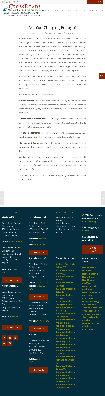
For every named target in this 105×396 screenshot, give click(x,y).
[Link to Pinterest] (18, 2)
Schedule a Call (95, 2)
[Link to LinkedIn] (6, 2)
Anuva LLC (87, 239)
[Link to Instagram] (10, 2)
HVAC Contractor (91, 292)
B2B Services (89, 304)
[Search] (103, 10)
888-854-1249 (42, 320)
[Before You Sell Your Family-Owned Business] (2, 198)
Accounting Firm (91, 323)
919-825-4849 (42, 282)
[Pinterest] (9, 343)
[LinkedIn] (9, 337)
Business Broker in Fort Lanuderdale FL (66, 359)
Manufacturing (90, 301)
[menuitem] (94, 2)
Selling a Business (55, 33)
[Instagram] (15, 337)
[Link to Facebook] (2, 2)
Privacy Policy (89, 221)
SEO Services (88, 236)
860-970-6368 (39, 244)
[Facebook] (4, 337)
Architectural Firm (92, 307)
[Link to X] (14, 2)
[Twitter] (4, 343)
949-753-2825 (15, 241)
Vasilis (70, 33)
